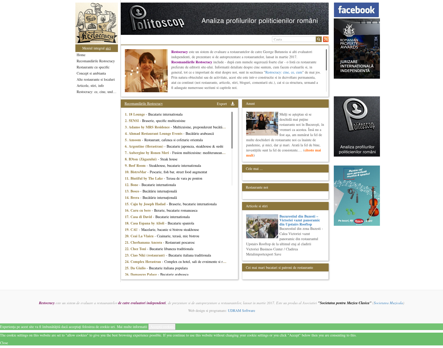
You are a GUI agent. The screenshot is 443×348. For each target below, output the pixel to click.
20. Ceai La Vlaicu (140, 236)
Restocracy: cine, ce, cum (283, 72)
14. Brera (132, 197)
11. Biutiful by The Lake (144, 178)
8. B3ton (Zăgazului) (141, 159)
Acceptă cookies (162, 326)
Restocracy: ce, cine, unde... (97, 91)
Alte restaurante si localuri (96, 79)
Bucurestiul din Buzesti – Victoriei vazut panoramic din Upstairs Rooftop (299, 220)
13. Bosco (132, 191)
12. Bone (132, 184)
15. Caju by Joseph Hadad (146, 204)
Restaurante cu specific (93, 67)
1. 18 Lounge (135, 114)
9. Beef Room (136, 165)
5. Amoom (133, 139)
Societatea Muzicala (388, 302)
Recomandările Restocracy (96, 60)
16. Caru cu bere (138, 210)
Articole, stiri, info (90, 85)
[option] (225, 19)
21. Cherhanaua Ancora (144, 242)
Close (4, 342)
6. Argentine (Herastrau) (144, 146)
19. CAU (132, 229)
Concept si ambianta (91, 73)
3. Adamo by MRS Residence (148, 127)
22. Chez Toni (136, 248)
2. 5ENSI (132, 120)
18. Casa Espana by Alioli (145, 223)
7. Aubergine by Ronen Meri (147, 152)
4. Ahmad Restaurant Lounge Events (154, 133)
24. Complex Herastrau (143, 261)
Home (81, 54)
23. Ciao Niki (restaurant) (145, 255)
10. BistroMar (136, 172)
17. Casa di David (139, 216)
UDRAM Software (241, 310)
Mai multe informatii (132, 326)
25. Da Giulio (136, 268)
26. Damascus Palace (141, 274)
